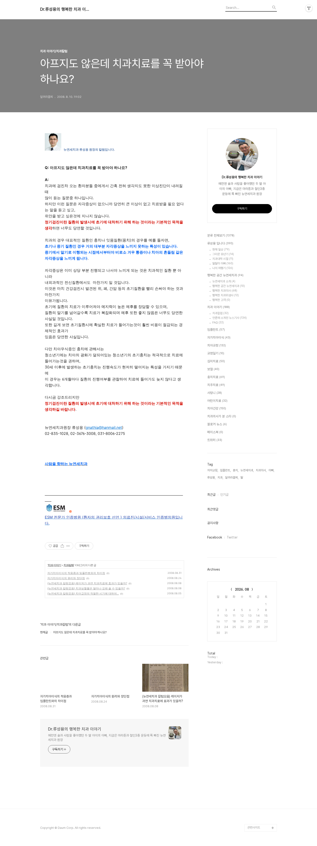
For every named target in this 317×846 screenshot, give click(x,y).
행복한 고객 (221, 300)
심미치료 (216, 361)
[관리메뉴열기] (308, 8)
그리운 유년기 (223, 254)
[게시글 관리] (68, 545)
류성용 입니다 (220, 243)
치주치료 (216, 385)
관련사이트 (253, 827)
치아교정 (216, 345)
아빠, (271, 470)
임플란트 (216, 329)
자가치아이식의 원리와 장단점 (66, 578)
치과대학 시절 (222, 259)
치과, (220, 477)
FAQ (218, 322)
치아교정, (212, 470)
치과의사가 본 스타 (221, 416)
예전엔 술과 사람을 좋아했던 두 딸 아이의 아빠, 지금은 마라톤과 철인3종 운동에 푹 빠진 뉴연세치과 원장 (107, 738)
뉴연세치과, (247, 470)
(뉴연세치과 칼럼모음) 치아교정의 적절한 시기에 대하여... (83, 593)
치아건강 (216, 408)
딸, (242, 477)
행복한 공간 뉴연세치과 (225, 275)
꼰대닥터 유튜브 (257, 820)
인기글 (224, 494)
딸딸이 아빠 (222, 263)
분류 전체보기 (220, 235)
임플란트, (225, 470)
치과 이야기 (54, 565)
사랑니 (214, 393)
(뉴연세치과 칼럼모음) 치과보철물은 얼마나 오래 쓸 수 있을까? (86, 588)
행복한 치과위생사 (225, 295)
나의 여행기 (222, 268)
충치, (236, 470)
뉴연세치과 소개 (223, 281)
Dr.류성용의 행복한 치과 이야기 (65, 9)
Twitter (232, 537)
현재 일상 (221, 249)
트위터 (214, 440)
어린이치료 (217, 401)
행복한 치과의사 (224, 290)
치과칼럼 (69, 565)
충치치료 (216, 377)
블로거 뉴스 (217, 424)
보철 (213, 369)
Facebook (214, 537)
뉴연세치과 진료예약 (259, 813)
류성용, (211, 477)
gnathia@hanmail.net (104, 427)
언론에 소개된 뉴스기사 (229, 318)
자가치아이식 (218, 337)
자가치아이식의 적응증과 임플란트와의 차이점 (76, 573)
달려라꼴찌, (232, 477)
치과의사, (261, 470)
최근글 (211, 494)
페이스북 (215, 432)
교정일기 (215, 353)
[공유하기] (62, 545)
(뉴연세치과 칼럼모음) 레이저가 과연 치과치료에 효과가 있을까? (87, 583)
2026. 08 (242, 589)
